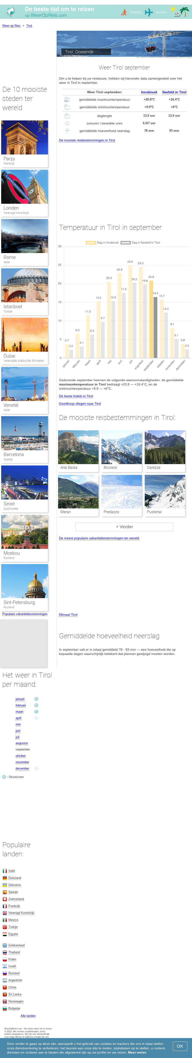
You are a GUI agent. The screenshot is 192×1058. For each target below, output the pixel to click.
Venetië (11, 405)
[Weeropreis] (96, 18)
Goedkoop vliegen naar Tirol (80, 403)
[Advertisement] (124, 179)
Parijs (9, 159)
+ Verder (124, 526)
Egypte (13, 934)
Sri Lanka (14, 994)
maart (19, 711)
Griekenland (16, 945)
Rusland (9, 558)
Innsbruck (149, 92)
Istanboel (13, 306)
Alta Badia (69, 467)
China (12, 987)
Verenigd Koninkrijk (16, 213)
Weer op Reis (11, 25)
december (22, 768)
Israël (12, 966)
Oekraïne (14, 885)
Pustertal (154, 512)
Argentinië (15, 980)
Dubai (9, 356)
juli (17, 737)
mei (18, 724)
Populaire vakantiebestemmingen (24, 614)
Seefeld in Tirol (174, 92)
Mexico (13, 920)
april (18, 718)
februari (21, 705)
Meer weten (137, 1052)
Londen (11, 208)
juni (18, 730)
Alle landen (28, 1016)
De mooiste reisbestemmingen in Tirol (87, 140)
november (22, 762)
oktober (21, 756)
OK (180, 1046)
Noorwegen (15, 1001)
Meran (65, 512)
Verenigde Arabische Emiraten (24, 360)
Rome (10, 257)
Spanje (8, 459)
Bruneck (110, 467)
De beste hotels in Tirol (76, 396)
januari (20, 699)
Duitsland (14, 878)
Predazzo (111, 512)
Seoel (9, 504)
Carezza (153, 467)
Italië (7, 262)
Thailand (14, 952)
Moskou (12, 553)
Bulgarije (14, 1008)
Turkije (8, 311)
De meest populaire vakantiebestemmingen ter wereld (99, 538)
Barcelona (14, 454)
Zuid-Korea (11, 508)
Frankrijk (9, 163)
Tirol (29, 25)
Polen (12, 959)
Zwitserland (16, 899)
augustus (22, 743)
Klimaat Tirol (68, 614)
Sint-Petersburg (19, 602)
